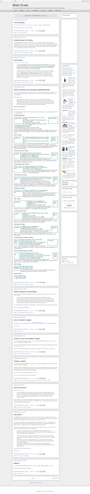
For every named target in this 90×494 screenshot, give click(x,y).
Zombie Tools (43, 242)
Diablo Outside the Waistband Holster (32, 213)
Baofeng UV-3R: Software (71, 159)
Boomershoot (25, 177)
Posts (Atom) (38, 482)
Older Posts (55, 478)
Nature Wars (24, 156)
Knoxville (43, 10)
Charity (18, 32)
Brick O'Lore (20, 5)
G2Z (19, 129)
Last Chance (18, 60)
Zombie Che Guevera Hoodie (26, 242)
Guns (28, 10)
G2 (24, 129)
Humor (21, 473)
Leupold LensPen (28, 122)
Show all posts (43, 15)
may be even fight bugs (35, 418)
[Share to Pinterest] (44, 31)
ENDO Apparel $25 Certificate (30, 216)
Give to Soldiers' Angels (22, 320)
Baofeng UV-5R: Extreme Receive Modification (68, 68)
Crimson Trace (31, 341)
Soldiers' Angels (20, 361)
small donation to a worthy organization (29, 73)
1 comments (32, 378)
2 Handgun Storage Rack (30, 167)
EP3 (19, 127)
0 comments (31, 50)
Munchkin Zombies (24, 241)
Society (29, 407)
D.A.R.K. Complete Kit (29, 190)
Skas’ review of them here (41, 208)
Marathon (27, 52)
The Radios (58, 10)
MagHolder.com (35, 155)
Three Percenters (20, 388)
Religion (25, 407)
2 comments (31, 30)
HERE (18, 106)
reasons (22, 323)
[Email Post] (36, 30)
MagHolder (24, 155)
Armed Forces (25, 380)
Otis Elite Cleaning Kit (27, 153)
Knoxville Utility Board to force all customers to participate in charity (28, 25)
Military (21, 455)
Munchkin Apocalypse (26, 252)
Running (30, 52)
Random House (35, 156)
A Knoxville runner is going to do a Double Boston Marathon (34, 43)
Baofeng (22, 10)
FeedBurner (72, 207)
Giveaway (22, 82)
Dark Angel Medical (43, 190)
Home (15, 10)
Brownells (39, 153)
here (17, 109)
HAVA (20, 97)
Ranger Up (40, 243)
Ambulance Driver (19, 390)
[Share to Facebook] (43, 31)
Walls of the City (54, 92)
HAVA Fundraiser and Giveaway (32, 92)
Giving (26, 82)
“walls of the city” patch (27, 268)
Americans (19, 380)
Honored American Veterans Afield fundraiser (39, 64)
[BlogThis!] (40, 31)
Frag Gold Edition (26, 227)
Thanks (49, 380)
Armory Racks (44, 167)
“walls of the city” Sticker (27, 267)
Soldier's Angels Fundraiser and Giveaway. (46, 348)
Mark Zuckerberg (34, 465)
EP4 (23, 127)
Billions (16, 463)
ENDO (43, 216)
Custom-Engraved (28, 137)
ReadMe (50, 10)
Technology (26, 455)
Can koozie (22, 244)
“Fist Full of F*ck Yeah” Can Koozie (32, 141)
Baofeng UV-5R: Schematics (71, 135)
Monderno (41, 256)
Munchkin (26, 215)
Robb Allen (17, 326)
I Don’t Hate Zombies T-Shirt (27, 255)
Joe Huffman (48, 178)
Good (29, 82)
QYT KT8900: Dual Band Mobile (72, 123)
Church (21, 407)
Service (41, 380)
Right (38, 380)
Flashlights (22, 353)
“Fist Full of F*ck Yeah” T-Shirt (31, 138)
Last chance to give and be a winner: (21, 62)
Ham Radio (35, 10)
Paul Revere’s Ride (26, 179)
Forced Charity (19, 22)
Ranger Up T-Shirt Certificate (26, 243)
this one (27, 247)
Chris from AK (38, 179)
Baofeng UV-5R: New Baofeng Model (71, 148)
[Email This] (39, 31)
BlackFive (17, 450)
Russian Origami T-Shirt (27, 266)
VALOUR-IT (18, 415)
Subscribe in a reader (67, 192)
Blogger (52, 491)
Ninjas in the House (19, 346)
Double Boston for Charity (23, 40)
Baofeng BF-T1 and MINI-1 (71, 99)
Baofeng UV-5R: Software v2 (68, 89)
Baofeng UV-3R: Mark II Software (72, 111)
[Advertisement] (68, 41)
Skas (34, 215)
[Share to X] (41, 31)
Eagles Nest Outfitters (35, 244)
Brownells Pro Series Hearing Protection (31, 154)
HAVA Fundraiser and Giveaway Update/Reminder (32, 90)
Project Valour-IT (47, 427)
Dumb (21, 32)
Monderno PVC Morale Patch (27, 256)
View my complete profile (67, 262)
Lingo (15, 341)
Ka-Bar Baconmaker (37, 137)
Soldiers (45, 380)
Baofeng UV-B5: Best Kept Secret (72, 78)
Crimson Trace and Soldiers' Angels (27, 338)
